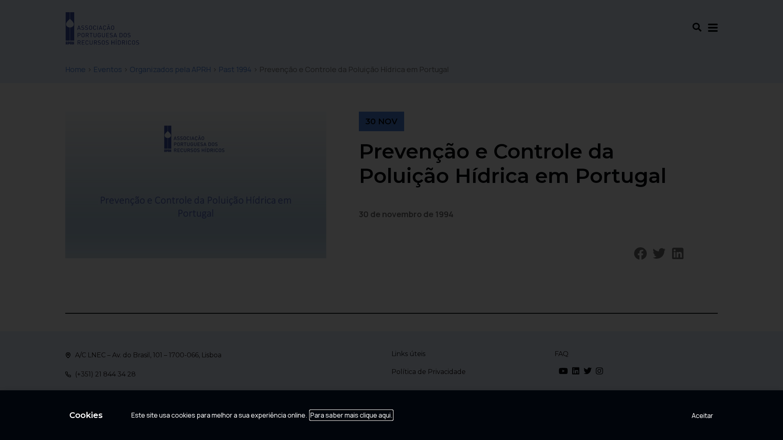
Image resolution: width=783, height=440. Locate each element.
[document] (391, 220)
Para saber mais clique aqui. (351, 415)
